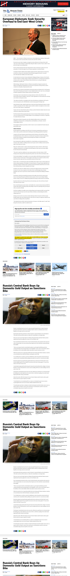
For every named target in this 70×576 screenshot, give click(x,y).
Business (19, 15)
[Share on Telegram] (42, 25)
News (5, 15)
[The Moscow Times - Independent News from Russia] (12, 11)
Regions (14, 15)
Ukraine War (10, 15)
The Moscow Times (7, 294)
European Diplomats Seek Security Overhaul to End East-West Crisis (24, 20)
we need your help (18, 235)
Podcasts (33, 15)
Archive (37, 15)
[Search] (66, 15)
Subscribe (46, 214)
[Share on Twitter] (40, 25)
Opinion (23, 15)
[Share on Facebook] (38, 25)
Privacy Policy (23, 216)
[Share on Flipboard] (47, 25)
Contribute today (61, 11)
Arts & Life (28, 15)
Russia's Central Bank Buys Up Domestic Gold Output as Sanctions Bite (24, 288)
